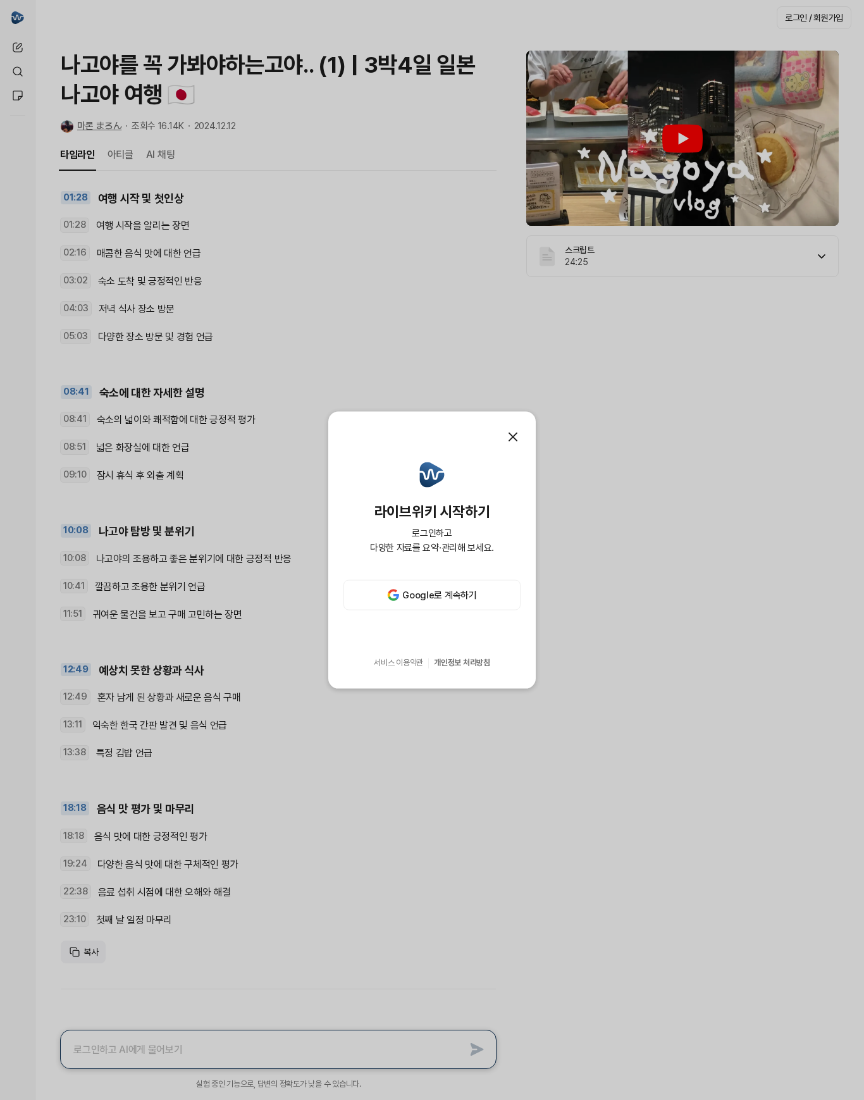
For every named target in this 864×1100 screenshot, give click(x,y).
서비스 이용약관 (398, 662)
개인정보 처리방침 (462, 662)
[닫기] (513, 436)
